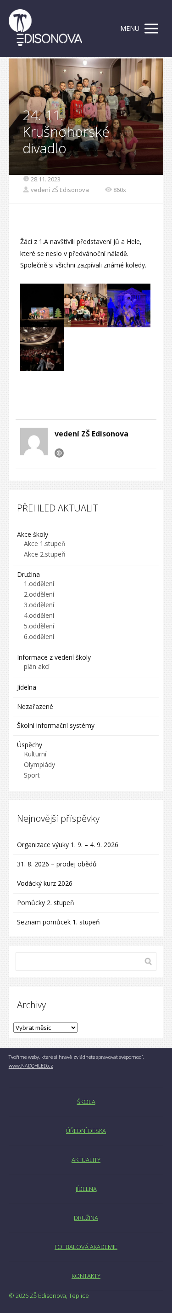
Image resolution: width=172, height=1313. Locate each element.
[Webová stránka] (59, 453)
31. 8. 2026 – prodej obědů (57, 864)
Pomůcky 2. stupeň (45, 902)
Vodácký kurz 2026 (44, 883)
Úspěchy (29, 744)
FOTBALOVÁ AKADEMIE (86, 1247)
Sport (32, 775)
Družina (28, 574)
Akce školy (32, 534)
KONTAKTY (86, 1276)
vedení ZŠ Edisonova (60, 190)
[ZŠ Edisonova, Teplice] (45, 28)
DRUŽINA (86, 1218)
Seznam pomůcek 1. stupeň (58, 922)
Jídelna (26, 687)
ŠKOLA (86, 1102)
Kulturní (35, 753)
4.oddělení (39, 615)
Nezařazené (35, 706)
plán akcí (37, 666)
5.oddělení (39, 626)
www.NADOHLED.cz (31, 1065)
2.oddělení (39, 594)
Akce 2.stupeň (45, 554)
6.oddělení (39, 636)
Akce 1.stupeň (45, 543)
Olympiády (39, 764)
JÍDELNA (86, 1189)
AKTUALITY (86, 1160)
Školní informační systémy (55, 725)
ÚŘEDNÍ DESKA (86, 1131)
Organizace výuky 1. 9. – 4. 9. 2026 (67, 844)
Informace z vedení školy (54, 657)
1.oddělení (39, 583)
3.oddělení (39, 604)
